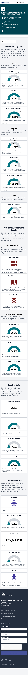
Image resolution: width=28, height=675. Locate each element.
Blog (2, 619)
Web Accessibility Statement (8, 610)
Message (5, 637)
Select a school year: (6, 39)
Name (5, 626)
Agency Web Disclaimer (7, 613)
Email (5, 632)
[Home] (5, 2)
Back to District (10, 36)
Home (2, 36)
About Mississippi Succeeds (8, 616)
